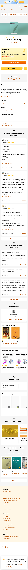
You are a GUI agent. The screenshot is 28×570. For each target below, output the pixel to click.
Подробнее (19, 564)
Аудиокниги (13, 14)
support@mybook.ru (15, 553)
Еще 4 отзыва (14, 238)
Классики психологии (19, 103)
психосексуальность (6, 110)
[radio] (8, 79)
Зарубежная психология (7, 103)
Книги (5, 14)
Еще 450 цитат (14, 299)
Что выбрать (4, 9)
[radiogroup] (14, 79)
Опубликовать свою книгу (7, 125)
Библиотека (14, 9)
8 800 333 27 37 (5, 553)
